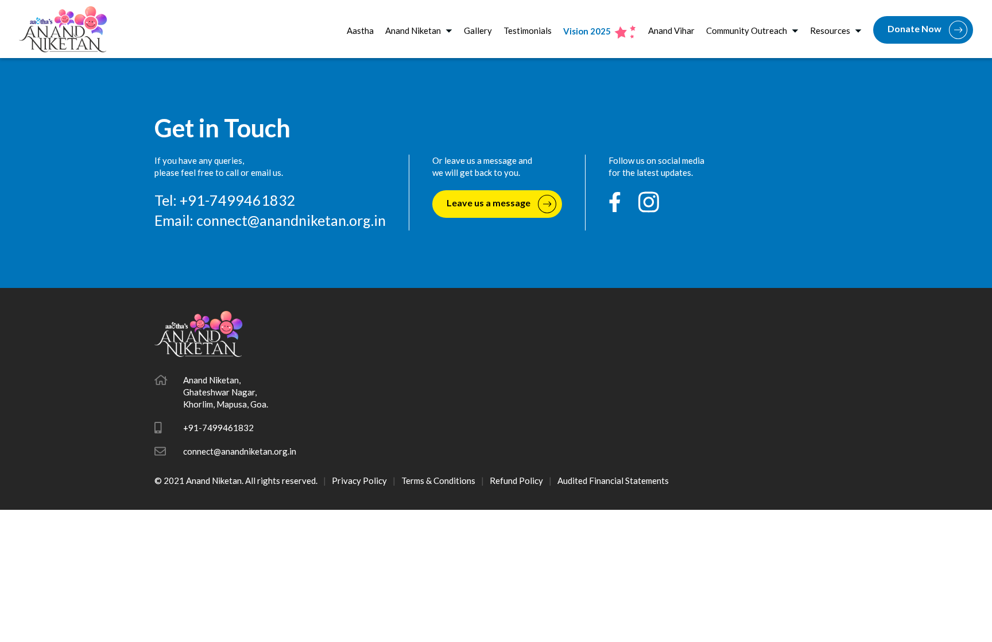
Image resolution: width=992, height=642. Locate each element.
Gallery (478, 30)
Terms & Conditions (438, 480)
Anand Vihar (671, 30)
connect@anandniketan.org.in (291, 220)
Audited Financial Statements (613, 480)
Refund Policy (516, 480)
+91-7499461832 (218, 427)
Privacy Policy (359, 480)
